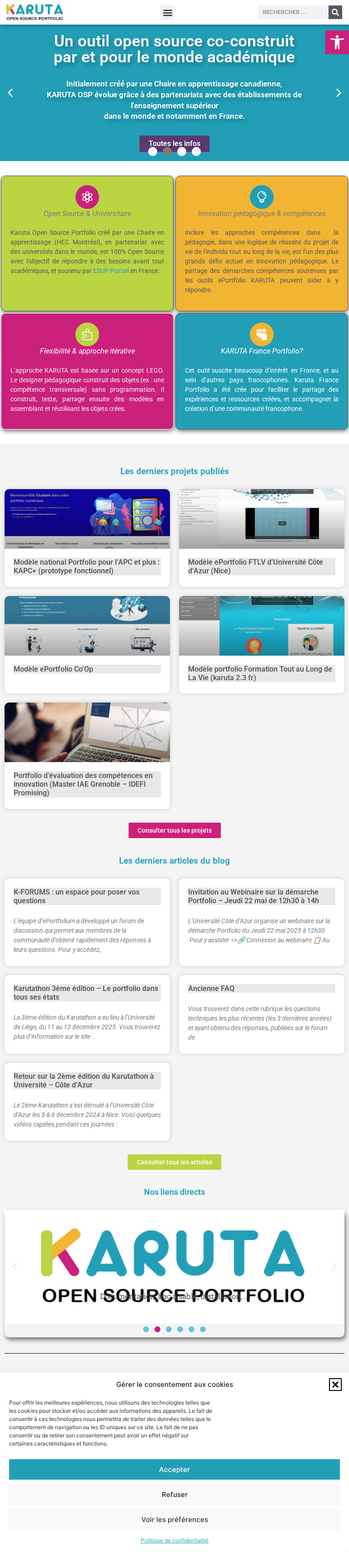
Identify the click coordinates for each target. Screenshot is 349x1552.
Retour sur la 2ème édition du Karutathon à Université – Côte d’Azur (84, 1080)
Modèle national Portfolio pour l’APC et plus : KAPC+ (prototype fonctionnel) (87, 566)
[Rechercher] (335, 12)
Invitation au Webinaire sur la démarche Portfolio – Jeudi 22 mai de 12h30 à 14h (253, 896)
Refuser (175, 1494)
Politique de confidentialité (175, 1540)
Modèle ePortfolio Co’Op (53, 669)
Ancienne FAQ (211, 988)
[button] (337, 42)
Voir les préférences (174, 1519)
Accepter (174, 1469)
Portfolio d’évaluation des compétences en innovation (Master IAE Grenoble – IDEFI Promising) (83, 784)
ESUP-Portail (111, 270)
